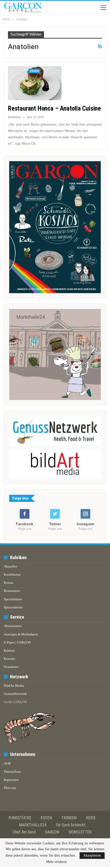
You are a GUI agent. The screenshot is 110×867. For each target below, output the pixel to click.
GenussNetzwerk (15, 694)
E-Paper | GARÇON (17, 642)
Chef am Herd (24, 832)
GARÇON (52, 832)
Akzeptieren (92, 855)
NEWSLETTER (80, 832)
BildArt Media (14, 685)
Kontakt (9, 659)
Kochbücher (12, 574)
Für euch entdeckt (70, 825)
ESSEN (46, 817)
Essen (34, 71)
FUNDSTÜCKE (19, 817)
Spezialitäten (13, 599)
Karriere (9, 650)
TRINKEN (68, 817)
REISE (91, 817)
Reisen (8, 583)
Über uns (10, 788)
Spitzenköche (13, 607)
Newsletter (11, 667)
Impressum (11, 780)
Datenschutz (12, 771)
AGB (7, 763)
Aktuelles (10, 566)
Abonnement (13, 626)
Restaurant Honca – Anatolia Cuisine (54, 108)
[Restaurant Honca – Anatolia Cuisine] (35, 83)
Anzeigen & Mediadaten (21, 634)
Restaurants (12, 591)
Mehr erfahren (56, 862)
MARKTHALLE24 (32, 825)
